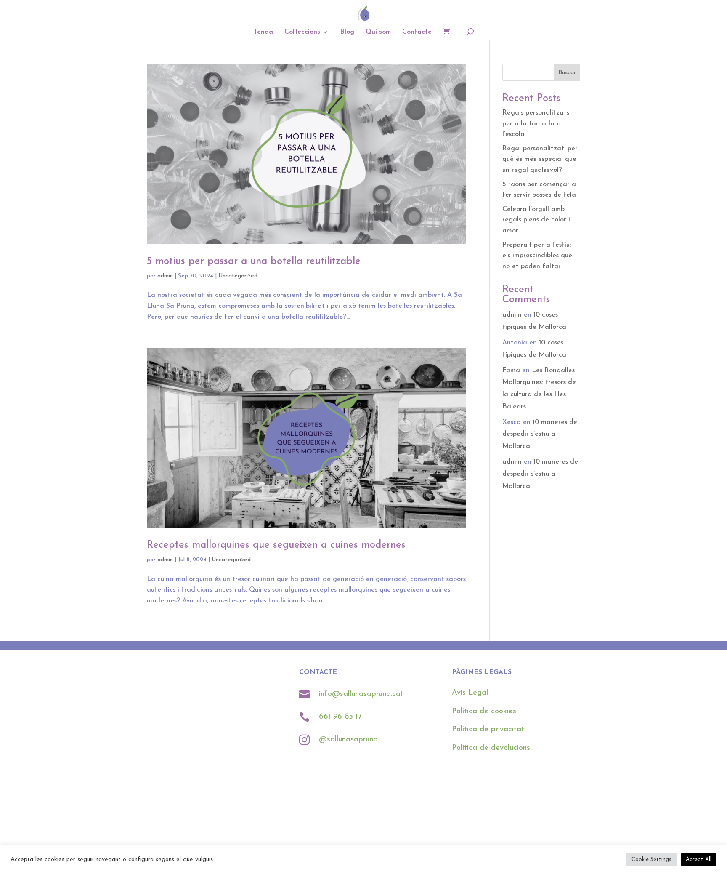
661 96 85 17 (341, 717)
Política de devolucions (491, 748)
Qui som (378, 32)
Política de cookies (484, 711)
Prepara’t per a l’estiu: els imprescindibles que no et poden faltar (537, 256)
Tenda (263, 32)
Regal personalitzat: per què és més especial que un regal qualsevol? (540, 159)
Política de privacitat (488, 729)
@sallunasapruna (348, 739)
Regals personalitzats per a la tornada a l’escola (535, 123)
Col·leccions (302, 32)
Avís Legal (470, 693)
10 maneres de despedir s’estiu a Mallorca (539, 434)
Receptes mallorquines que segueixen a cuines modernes (276, 545)
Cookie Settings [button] (651, 859)
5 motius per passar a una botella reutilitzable (254, 261)
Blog (347, 32)
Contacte (417, 32)
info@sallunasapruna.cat (361, 694)
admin (165, 276)
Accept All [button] (698, 859)
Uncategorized (237, 276)
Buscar (567, 72)
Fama (511, 370)
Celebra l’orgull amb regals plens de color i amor (536, 220)
